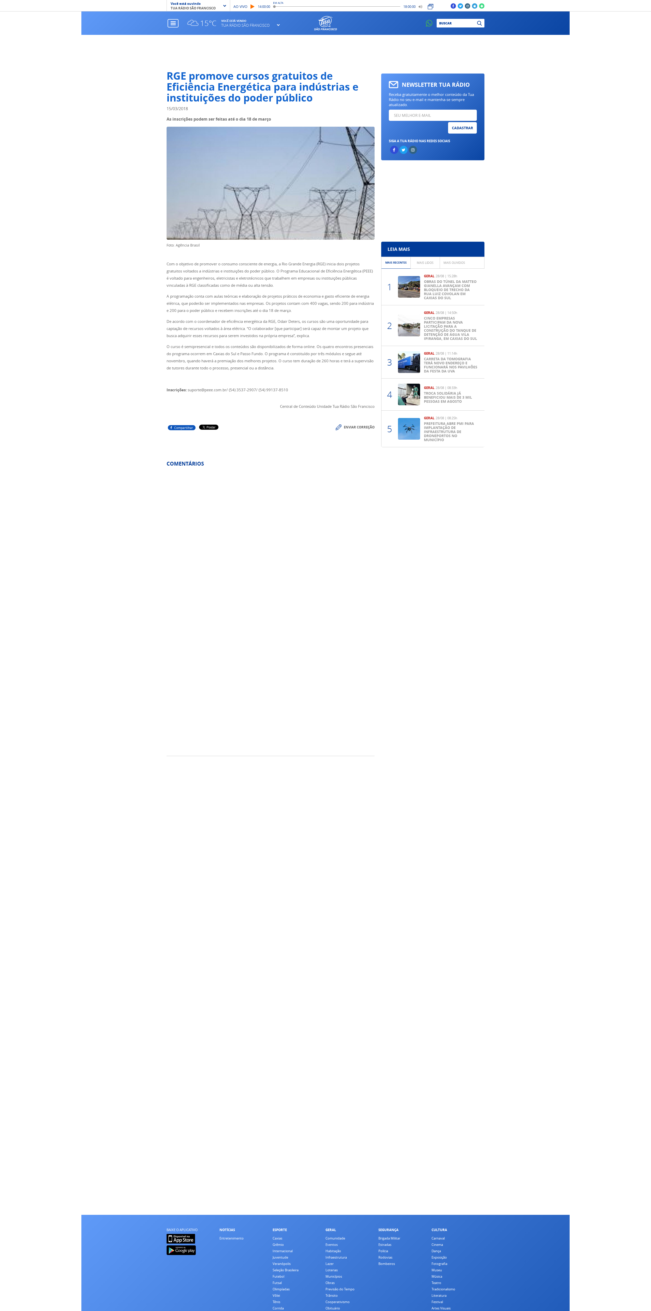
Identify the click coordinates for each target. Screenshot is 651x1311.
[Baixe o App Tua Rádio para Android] (481, 5)
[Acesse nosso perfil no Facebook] (453, 5)
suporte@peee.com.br (207, 389)
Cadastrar (462, 127)
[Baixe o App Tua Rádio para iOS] (474, 5)
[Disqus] (271, 538)
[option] (396, 263)
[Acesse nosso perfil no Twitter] (460, 5)
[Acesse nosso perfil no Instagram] (467, 5)
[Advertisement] (326, 52)
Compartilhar (183, 428)
